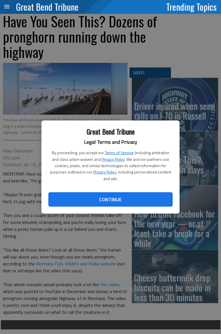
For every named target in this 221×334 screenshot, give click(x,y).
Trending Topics (191, 6)
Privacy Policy (113, 159)
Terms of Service (119, 153)
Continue (110, 199)
